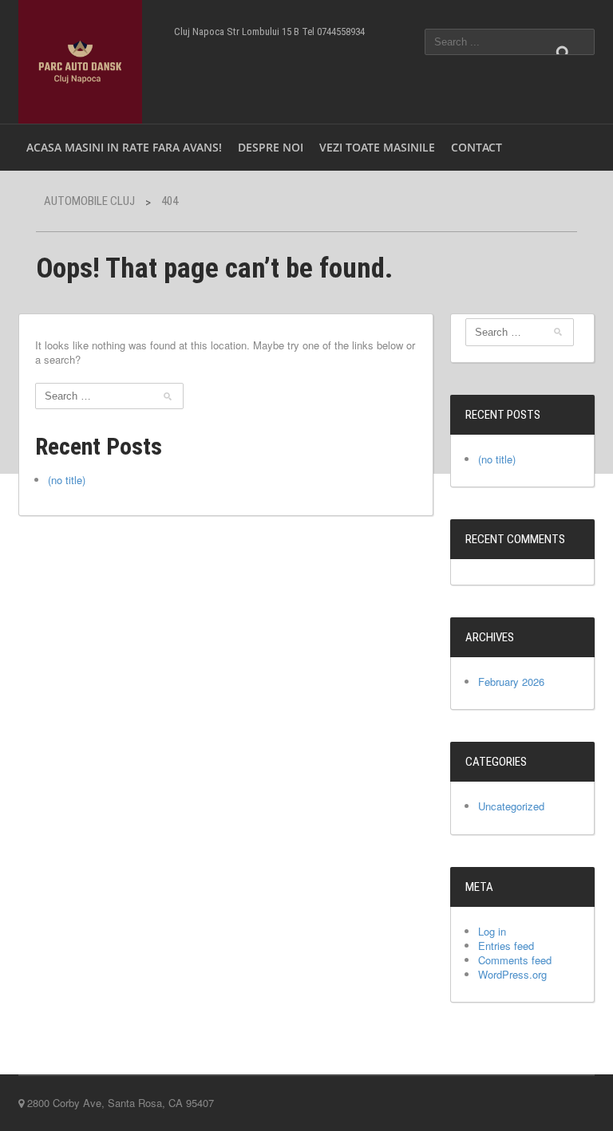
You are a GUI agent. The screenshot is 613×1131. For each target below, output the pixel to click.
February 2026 (511, 681)
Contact (476, 147)
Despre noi (270, 147)
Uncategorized (511, 806)
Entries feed (506, 945)
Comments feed (515, 959)
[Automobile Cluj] (80, 60)
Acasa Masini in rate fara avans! (124, 147)
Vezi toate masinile (377, 147)
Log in (492, 931)
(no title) (66, 479)
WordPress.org (512, 974)
